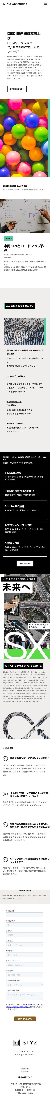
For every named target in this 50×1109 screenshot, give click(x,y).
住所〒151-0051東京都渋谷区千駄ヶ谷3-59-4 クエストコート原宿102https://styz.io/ (25, 1088)
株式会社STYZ (25, 1077)
